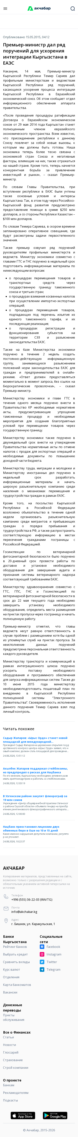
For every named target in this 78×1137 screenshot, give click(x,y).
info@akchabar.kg (24, 912)
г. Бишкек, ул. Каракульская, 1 (33, 924)
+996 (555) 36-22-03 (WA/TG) (31, 899)
